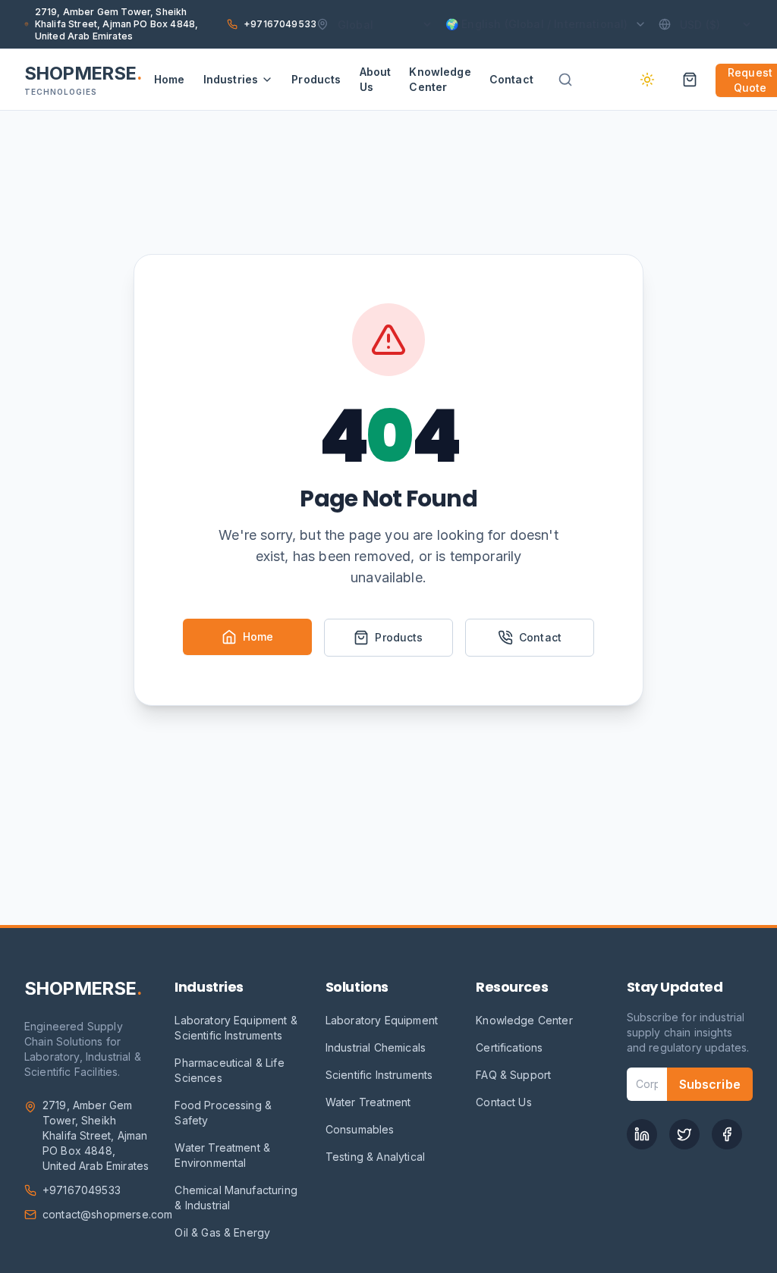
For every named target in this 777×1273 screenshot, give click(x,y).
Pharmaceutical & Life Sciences (229, 1070)
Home (169, 79)
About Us (376, 79)
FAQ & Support (513, 1074)
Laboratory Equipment (382, 1020)
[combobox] (582, 79)
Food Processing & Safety (223, 1113)
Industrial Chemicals (376, 1047)
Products (316, 79)
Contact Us (504, 1102)
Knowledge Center (439, 79)
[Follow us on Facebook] (727, 1134)
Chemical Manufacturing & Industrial (236, 1198)
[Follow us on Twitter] (684, 1134)
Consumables (360, 1129)
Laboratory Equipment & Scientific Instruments (236, 1028)
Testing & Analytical (375, 1156)
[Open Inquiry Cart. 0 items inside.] (689, 79)
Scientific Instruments (379, 1074)
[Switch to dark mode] (647, 79)
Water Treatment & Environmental (222, 1155)
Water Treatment (368, 1102)
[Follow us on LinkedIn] (642, 1134)
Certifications (509, 1047)
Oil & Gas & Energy (222, 1232)
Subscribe (710, 1084)
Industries (231, 79)
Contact (511, 79)
